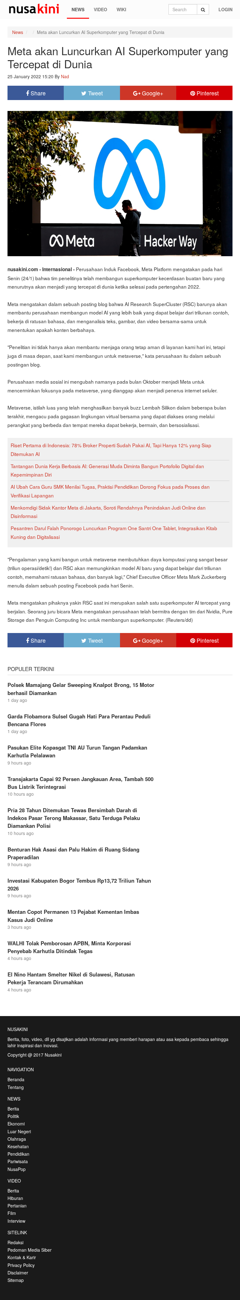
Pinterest (207, 93)
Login (225, 9)
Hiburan (15, 1198)
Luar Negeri (19, 1131)
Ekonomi (16, 1123)
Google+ (151, 93)
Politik (13, 1116)
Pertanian (17, 1205)
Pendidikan (18, 1154)
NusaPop (17, 1169)
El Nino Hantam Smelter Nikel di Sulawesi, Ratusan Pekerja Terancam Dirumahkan (71, 978)
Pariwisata (18, 1161)
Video (100, 9)
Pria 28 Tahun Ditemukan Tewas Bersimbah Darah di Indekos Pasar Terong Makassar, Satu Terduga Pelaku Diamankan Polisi (74, 817)
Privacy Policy (21, 1265)
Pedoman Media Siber (30, 1250)
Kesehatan (18, 1146)
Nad (65, 76)
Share (37, 93)
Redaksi (15, 1242)
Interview (16, 1221)
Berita (13, 1109)
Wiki (121, 9)
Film (12, 1213)
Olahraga (17, 1139)
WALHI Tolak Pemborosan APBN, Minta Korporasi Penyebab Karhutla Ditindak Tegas (69, 947)
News (78, 9)
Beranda (16, 1079)
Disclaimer (18, 1272)
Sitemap (16, 1280)
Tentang (16, 1087)
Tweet (95, 93)
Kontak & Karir (22, 1257)
